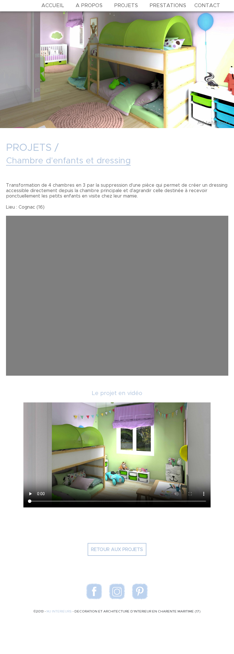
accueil (52, 5)
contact (207, 5)
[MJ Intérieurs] (22, 5)
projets (126, 5)
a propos (89, 5)
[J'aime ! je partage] (117, 522)
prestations (168, 5)
